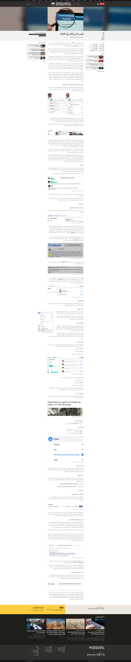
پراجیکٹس (100, 46)
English (90, 0)
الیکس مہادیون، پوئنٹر (42, 634)
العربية (99, 0)
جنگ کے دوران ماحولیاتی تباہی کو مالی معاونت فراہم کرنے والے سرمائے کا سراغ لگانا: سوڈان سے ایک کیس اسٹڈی (56, 632)
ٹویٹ (101, 44)
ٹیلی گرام (94, 48)
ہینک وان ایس (80, 37)
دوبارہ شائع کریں (92, 50)
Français (84, 0)
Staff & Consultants (61, 649)
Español (79, 0)
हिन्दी (56, 0)
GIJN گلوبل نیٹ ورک (48, 649)
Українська (67, 0)
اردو (103, 0)
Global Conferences (48, 650)
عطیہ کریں (102, 3)
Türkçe (61, 0)
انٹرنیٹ (103, 608)
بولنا (73, 599)
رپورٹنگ (103, 32)
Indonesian (34, 0)
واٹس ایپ (100, 48)
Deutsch (40, 0)
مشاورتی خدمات (36, 655)
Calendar (50, 652)
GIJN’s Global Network (48, 647)
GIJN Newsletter (36, 652)
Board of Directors (62, 650)
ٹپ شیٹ (96, 608)
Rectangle (28, 660)
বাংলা (94, 0)
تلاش (100, 608)
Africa (46, 0)
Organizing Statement (61, 647)
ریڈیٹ (101, 50)
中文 (28, 0)
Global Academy (36, 650)
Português (73, 0)
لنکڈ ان (94, 46)
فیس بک (94, 44)
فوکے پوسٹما (83, 636)
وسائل (103, 34)
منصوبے (37, 653)
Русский (51, 0)
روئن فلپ (103, 636)
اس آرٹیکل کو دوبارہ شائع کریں (38, 607)
